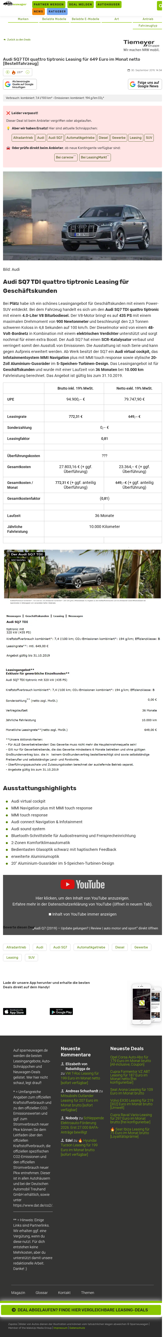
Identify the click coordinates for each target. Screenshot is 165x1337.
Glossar (42, 1293)
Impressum (61, 1327)
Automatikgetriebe (80, 138)
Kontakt (64, 1293)
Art (116, 19)
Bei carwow (66, 157)
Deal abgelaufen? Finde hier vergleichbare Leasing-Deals (83, 1310)
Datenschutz (77, 1327)
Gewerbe (119, 138)
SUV (149, 138)
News (38, 11)
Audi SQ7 (55, 138)
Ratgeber (57, 11)
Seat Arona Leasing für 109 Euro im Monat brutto (131, 1091)
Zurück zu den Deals (19, 39)
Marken (23, 19)
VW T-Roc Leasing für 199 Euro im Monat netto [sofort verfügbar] (80, 1078)
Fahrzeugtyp (148, 25)
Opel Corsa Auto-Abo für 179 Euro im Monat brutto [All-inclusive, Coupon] (130, 1060)
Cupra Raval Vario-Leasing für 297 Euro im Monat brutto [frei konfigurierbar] (131, 1118)
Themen (87, 1293)
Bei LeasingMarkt (95, 157)
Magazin (18, 1293)
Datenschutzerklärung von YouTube (100, 904)
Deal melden (80, 4)
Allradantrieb (23, 138)
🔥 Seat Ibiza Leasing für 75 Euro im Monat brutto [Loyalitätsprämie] (130, 1133)
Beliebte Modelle (54, 19)
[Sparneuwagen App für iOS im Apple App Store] (25, 1012)
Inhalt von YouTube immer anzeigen (84, 914)
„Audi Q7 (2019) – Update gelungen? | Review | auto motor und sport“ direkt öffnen (95, 928)
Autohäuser (109, 4)
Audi (40, 138)
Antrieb (148, 19)
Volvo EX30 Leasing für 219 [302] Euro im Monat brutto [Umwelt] (131, 1104)
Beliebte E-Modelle (85, 19)
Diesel (103, 138)
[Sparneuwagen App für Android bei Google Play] (72, 1012)
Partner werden (49, 4)
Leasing (136, 138)
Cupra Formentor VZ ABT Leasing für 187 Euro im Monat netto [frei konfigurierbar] (130, 1076)
